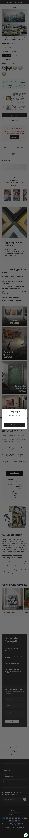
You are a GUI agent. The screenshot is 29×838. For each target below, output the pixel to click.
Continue (14, 425)
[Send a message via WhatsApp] (26, 835)
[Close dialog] (25, 410)
